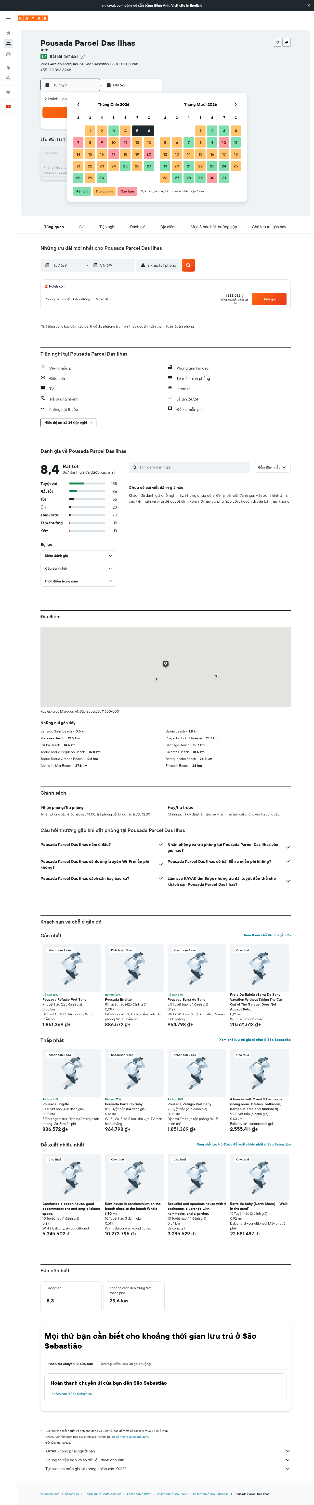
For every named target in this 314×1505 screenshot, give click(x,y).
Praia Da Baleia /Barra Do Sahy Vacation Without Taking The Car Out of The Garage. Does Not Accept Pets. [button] (256, 1001)
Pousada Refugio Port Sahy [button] (64, 999)
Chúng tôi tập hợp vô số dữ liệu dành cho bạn (84, 1459)
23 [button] (102, 166)
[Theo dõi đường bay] (8, 78)
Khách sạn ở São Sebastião (72, 1394)
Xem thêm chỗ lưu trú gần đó (267, 935)
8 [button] (90, 142)
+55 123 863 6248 (55, 69)
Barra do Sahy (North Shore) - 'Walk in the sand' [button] (259, 1206)
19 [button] (137, 154)
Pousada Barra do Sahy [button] (186, 999)
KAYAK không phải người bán (70, 1451)
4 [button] (125, 130)
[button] (308, 5)
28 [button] (78, 177)
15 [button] (90, 154)
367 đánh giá (74, 56)
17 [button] (113, 154)
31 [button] (224, 177)
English (196, 5)
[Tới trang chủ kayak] (33, 18)
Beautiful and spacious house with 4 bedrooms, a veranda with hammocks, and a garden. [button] (197, 1208)
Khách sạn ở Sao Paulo (172, 1494)
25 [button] (125, 166)
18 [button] (125, 154)
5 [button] (137, 130)
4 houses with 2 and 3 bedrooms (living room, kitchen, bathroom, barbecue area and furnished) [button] (256, 1104)
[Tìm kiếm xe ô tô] (8, 54)
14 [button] (78, 154)
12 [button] (137, 142)
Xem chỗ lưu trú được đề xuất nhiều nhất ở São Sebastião (244, 1144)
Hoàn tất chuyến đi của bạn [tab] (70, 1364)
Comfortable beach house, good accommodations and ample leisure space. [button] (71, 1208)
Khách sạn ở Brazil (139, 1494)
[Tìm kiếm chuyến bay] (8, 33)
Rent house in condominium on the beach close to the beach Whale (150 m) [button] (133, 1208)
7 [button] (78, 142)
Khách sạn (72, 1494)
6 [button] (149, 130)
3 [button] (114, 130)
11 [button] (125, 142)
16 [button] (102, 154)
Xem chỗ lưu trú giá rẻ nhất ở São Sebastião (255, 1039)
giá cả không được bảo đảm (129, 1436)
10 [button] (114, 142)
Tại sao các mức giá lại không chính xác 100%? (85, 1468)
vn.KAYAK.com (49, 1494)
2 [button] (102, 130)
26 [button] (137, 166)
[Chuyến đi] (8, 92)
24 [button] (113, 166)
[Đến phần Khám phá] (8, 68)
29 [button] (90, 177)
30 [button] (101, 177)
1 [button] (90, 130)
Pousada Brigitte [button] (118, 999)
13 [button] (149, 142)
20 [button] (148, 154)
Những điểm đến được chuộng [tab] (126, 1364)
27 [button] (149, 166)
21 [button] (78, 166)
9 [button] (102, 142)
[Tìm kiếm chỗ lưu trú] (8, 44)
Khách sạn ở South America (103, 1494)
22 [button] (90, 166)
